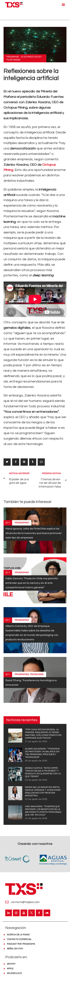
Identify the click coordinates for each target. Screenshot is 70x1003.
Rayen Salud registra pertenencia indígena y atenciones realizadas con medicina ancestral (43, 791)
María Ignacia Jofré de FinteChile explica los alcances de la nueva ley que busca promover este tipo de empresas (33, 533)
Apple (10, 968)
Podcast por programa (21, 944)
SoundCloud (14, 973)
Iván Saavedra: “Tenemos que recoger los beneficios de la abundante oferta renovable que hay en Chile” (43, 810)
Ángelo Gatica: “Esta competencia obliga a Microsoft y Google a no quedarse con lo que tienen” (43, 772)
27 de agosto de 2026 (36, 741)
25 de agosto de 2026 (36, 780)
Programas (13, 57)
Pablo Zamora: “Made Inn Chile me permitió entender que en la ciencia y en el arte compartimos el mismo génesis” (31, 583)
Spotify (11, 964)
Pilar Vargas (13, 60)
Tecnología (36, 674)
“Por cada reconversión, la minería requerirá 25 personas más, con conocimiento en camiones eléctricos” (43, 733)
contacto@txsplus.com (25, 902)
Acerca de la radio (18, 934)
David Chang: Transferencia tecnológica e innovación (31, 682)
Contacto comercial (19, 939)
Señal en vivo (15, 948)
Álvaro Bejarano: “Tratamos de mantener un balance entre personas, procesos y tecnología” (42, 753)
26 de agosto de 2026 (36, 761)
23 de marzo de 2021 (31, 57)
